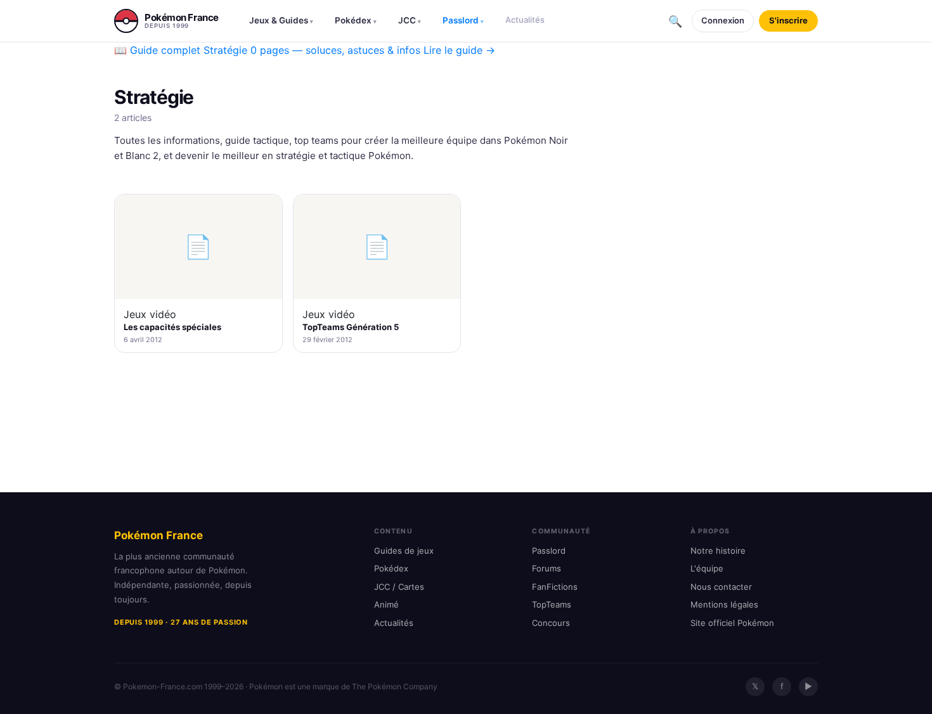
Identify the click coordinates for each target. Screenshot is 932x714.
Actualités (525, 20)
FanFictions (555, 587)
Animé (386, 604)
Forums (546, 568)
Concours (551, 623)
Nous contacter (721, 587)
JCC (409, 20)
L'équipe (706, 568)
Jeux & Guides (281, 20)
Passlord (463, 20)
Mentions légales (724, 604)
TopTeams (551, 604)
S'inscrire (788, 20)
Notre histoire (718, 550)
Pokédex (356, 20)
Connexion (722, 20)
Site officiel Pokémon (732, 623)
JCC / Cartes (399, 587)
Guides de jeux (404, 550)
